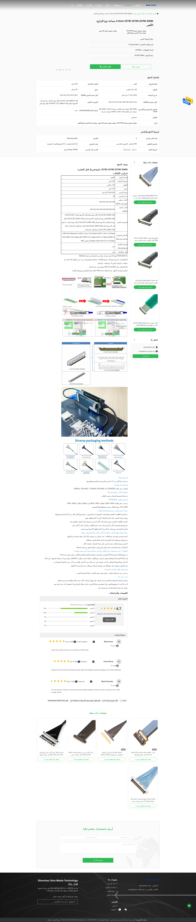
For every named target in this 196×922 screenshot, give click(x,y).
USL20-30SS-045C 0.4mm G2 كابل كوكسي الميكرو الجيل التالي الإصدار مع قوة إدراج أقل (146, 283)
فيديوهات (117, 5)
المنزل (137, 5)
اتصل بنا (99, 5)
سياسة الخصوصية (141, 920)
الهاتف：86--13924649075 (147, 886)
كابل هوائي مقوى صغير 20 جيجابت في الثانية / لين (85, 700)
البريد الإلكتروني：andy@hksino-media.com (142, 889)
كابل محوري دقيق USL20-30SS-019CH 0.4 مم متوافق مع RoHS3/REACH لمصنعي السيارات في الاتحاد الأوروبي (145, 325)
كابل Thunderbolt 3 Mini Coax (58, 700)
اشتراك (71, 902)
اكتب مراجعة (109, 619)
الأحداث (89, 5)
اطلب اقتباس (106, 67)
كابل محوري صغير (138, 13)
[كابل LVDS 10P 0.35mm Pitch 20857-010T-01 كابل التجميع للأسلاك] (143, 735)
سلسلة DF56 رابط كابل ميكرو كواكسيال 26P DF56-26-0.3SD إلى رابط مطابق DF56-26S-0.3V (51, 754)
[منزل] (151, 5)
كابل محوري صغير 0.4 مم (110, 700)
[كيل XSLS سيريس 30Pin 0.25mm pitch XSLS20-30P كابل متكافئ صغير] (81, 735)
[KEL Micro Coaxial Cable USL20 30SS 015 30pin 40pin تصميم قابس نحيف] (143, 781)
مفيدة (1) (113, 645)
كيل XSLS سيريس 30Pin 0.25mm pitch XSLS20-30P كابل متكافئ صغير (81, 754)
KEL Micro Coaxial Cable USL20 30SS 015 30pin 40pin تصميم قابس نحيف (143, 800)
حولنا (108, 5)
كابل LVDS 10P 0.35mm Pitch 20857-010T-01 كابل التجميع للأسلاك (143, 754)
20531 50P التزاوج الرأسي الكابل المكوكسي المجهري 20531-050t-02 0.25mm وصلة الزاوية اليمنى (112, 754)
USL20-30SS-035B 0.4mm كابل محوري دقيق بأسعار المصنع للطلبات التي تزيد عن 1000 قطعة (145, 198)
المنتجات (128, 5)
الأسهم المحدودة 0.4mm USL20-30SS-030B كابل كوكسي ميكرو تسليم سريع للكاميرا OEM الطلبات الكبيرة (146, 240)
